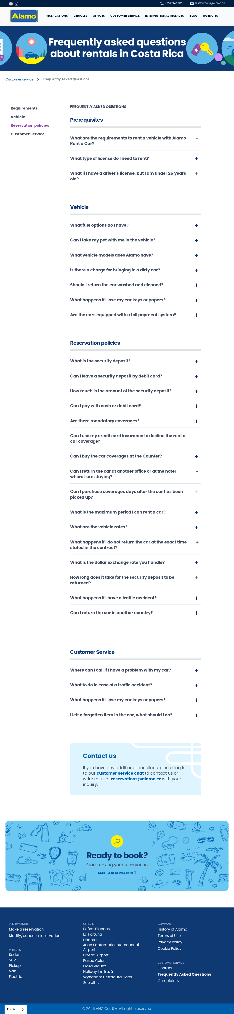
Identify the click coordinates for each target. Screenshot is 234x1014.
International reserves (164, 15)
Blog (193, 15)
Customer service (125, 15)
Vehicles (80, 15)
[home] (23, 16)
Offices (99, 15)
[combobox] (16, 1009)
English (12, 1009)
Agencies (210, 15)
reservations (57, 15)
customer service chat (120, 773)
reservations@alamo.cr (136, 779)
